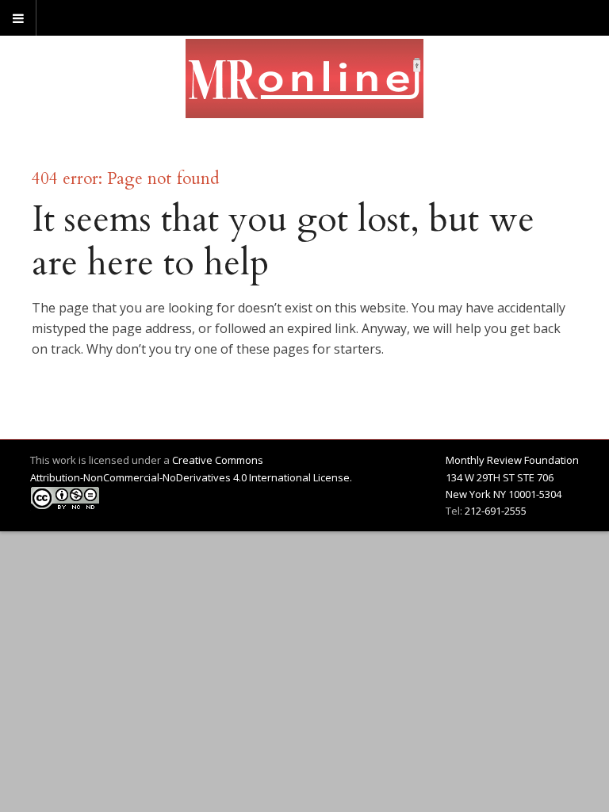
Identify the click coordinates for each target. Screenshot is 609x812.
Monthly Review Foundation (512, 460)
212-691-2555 (496, 511)
